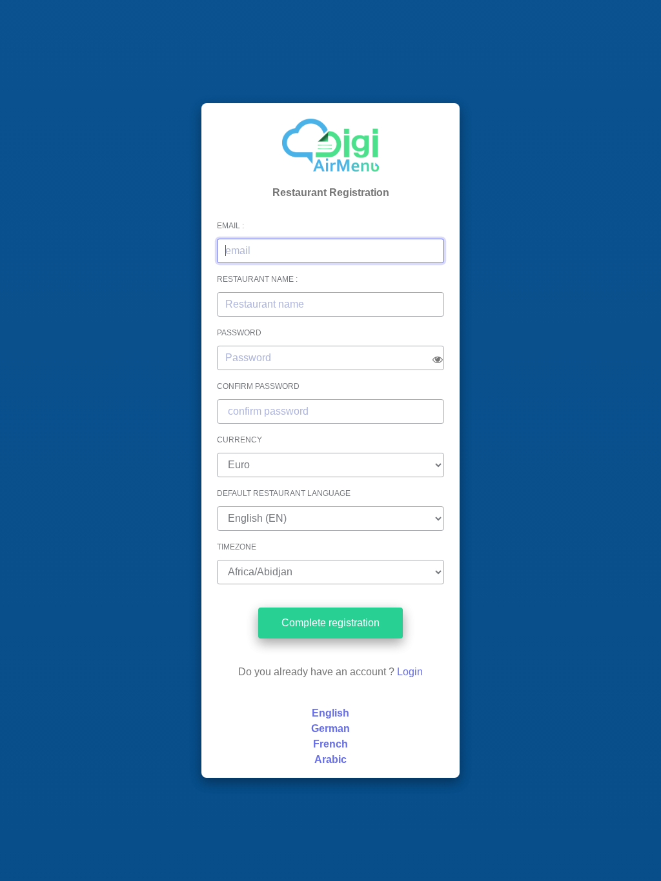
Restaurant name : (257, 279)
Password (239, 332)
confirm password (258, 386)
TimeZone (236, 546)
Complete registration (330, 622)
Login (410, 671)
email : (230, 225)
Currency (239, 439)
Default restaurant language (284, 493)
